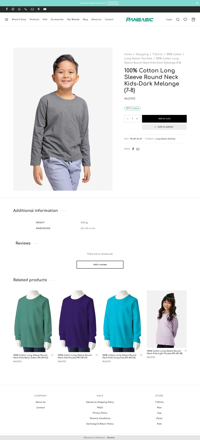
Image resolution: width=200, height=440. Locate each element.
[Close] (197, 3)
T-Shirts (157, 54)
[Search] (178, 19)
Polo (159, 408)
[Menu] (6, 19)
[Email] (32, 9)
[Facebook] (7, 9)
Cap (159, 413)
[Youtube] (45, 9)
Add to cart (164, 119)
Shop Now (113, 3)
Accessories (57, 19)
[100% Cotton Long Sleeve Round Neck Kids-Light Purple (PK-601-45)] (167, 319)
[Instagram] (12, 9)
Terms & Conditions (100, 418)
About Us (96, 19)
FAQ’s (100, 408)
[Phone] (25, 9)
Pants (159, 418)
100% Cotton (174, 54)
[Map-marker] (39, 9)
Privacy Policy (100, 413)
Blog (85, 19)
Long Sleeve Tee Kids (138, 58)
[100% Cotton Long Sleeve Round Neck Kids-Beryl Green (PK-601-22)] (33, 321)
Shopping (142, 54)
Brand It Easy (19, 19)
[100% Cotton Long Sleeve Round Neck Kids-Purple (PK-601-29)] (78, 321)
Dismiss (111, 438)
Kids (45, 19)
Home (128, 54)
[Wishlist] (185, 19)
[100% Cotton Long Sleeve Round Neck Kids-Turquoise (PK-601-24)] (122, 321)
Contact (109, 19)
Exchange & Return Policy (100, 424)
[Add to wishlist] (52, 355)
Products (34, 19)
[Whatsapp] (19, 9)
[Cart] (193, 19)
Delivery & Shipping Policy (100, 402)
